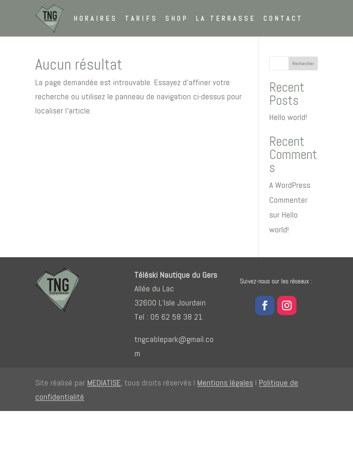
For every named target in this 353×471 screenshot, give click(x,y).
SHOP (177, 18)
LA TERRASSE (226, 18)
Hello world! (288, 117)
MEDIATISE (104, 382)
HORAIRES (96, 18)
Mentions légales (225, 382)
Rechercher (303, 63)
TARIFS (141, 18)
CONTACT (283, 18)
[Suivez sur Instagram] (286, 305)
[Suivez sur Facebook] (264, 305)
